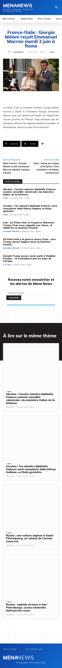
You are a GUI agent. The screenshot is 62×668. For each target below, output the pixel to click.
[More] (42, 144)
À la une (7, 265)
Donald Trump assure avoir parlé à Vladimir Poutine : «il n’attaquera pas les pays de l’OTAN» (29, 258)
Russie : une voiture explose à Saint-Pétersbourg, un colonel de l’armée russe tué (30, 538)
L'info (51, 52)
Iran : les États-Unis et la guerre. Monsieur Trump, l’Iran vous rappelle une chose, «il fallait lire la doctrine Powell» (28, 225)
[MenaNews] (10, 52)
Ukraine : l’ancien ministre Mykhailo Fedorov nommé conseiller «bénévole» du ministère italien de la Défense (29, 192)
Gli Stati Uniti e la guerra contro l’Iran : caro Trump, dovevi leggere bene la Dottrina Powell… (29, 242)
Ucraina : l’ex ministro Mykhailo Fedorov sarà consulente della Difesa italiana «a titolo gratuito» (30, 208)
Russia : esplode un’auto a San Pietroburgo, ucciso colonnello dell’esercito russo (26, 607)
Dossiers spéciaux (11, 231)
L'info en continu (12, 181)
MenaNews (19, 52)
